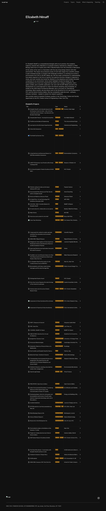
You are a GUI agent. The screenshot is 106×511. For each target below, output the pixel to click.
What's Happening (87, 2)
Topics (72, 2)
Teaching (97, 2)
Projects (66, 2)
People (78, 2)
